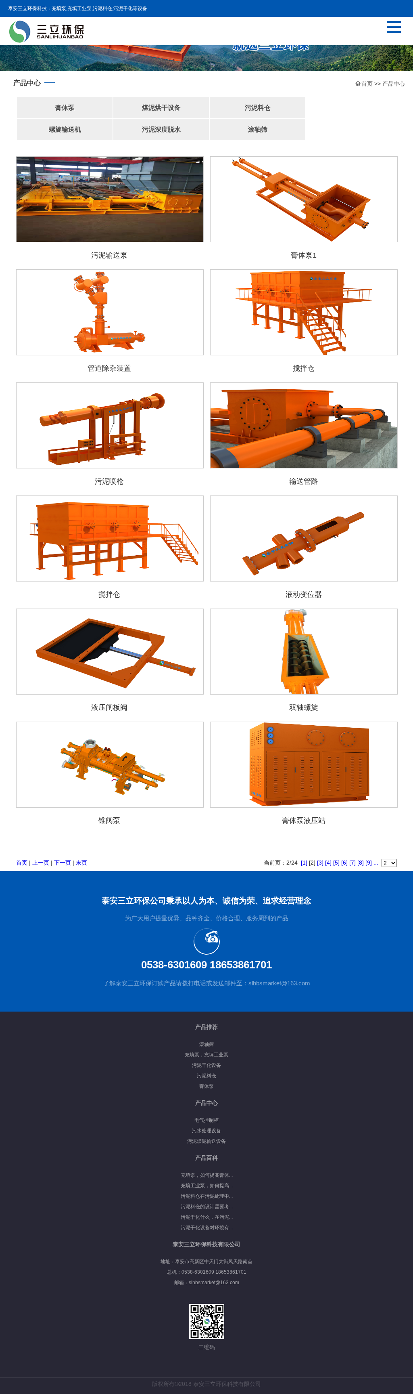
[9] (368, 862)
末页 (81, 862)
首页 (21, 862)
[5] (336, 862)
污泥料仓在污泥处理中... (207, 1196)
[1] (304, 862)
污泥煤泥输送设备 (206, 1141)
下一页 (62, 862)
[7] (352, 862)
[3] (320, 862)
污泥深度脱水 (161, 129)
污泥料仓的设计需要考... (207, 1206)
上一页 (40, 862)
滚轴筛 (257, 129)
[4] (328, 862)
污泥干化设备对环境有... (207, 1227)
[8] (360, 862)
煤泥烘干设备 (161, 107)
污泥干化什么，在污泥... (207, 1217)
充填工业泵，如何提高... (207, 1185)
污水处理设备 (206, 1131)
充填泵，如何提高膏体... (207, 1175)
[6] (344, 862)
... (375, 862)
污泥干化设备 (206, 1065)
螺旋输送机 (65, 129)
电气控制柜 (206, 1120)
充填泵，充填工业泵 (206, 1055)
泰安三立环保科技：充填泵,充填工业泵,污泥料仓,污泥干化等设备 (77, 8)
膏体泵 (65, 107)
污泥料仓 (258, 107)
